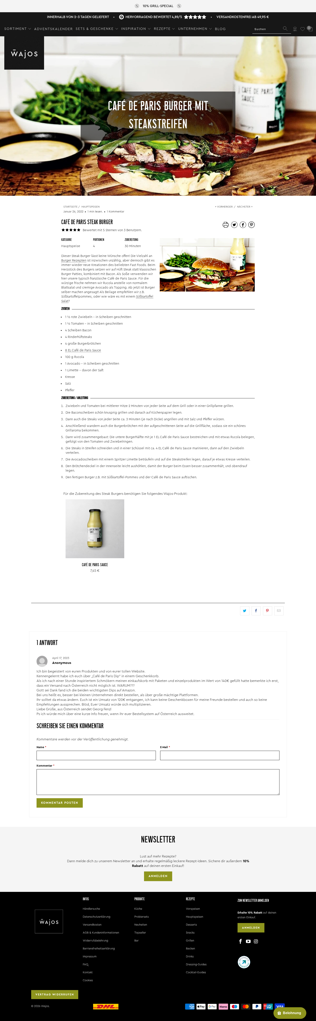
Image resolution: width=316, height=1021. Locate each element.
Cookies (88, 980)
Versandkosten (92, 924)
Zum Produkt (95, 538)
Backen (190, 948)
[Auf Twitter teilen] (244, 610)
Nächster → (245, 206)
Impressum (90, 956)
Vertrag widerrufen (54, 994)
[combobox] (271, 29)
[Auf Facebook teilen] (256, 610)
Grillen (190, 940)
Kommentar (45, 765)
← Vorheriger (224, 206)
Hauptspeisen (194, 916)
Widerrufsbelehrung (95, 940)
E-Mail (165, 747)
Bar (136, 940)
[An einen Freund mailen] (279, 610)
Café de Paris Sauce (95, 528)
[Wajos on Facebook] (241, 942)
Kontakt (88, 972)
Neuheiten (140, 924)
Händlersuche (91, 908)
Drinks (190, 956)
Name (41, 747)
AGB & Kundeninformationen (101, 932)
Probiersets (141, 916)
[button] (17, 29)
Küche (138, 908)
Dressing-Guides (196, 964)
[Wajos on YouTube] (248, 942)
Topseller (140, 932)
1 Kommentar (115, 211)
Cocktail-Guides (196, 972)
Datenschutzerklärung (96, 916)
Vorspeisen (193, 908)
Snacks (190, 932)
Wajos (45, 1006)
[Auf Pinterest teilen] (267, 610)
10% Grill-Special (158, 6)
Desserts (191, 924)
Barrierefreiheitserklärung (99, 948)
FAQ (85, 964)
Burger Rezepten (73, 260)
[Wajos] (24, 53)
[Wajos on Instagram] (256, 942)
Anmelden (158, 876)
